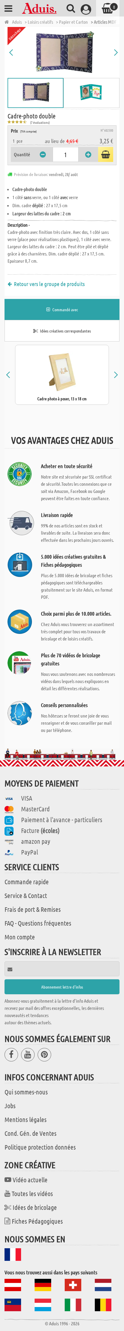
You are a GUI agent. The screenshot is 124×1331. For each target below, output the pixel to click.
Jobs (10, 1105)
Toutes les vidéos (32, 1193)
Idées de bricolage (35, 1207)
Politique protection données (40, 1147)
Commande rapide (27, 881)
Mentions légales (26, 1119)
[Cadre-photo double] (63, 52)
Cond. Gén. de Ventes (31, 1133)
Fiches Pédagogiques (37, 1221)
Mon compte (20, 937)
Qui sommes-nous (26, 1092)
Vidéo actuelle (30, 1179)
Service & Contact (26, 895)
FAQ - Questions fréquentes (38, 923)
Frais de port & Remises (33, 909)
